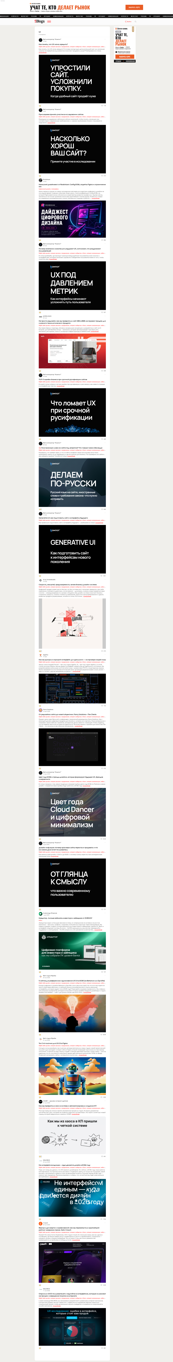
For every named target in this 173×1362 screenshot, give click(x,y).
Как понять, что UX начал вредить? (53, 44)
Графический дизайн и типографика (49, 189)
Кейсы (40, 920)
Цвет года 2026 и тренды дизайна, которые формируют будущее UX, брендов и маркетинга (71, 778)
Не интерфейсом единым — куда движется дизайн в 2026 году (64, 1165)
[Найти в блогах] (135, 21)
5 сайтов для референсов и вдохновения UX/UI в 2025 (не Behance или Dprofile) (72, 981)
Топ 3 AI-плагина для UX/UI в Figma (53, 1043)
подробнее (42, 52)
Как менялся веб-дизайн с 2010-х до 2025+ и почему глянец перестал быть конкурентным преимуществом (70, 855)
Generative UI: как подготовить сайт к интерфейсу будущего (63, 518)
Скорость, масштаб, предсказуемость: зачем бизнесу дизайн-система (68, 584)
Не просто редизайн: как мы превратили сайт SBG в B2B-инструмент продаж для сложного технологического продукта (72, 322)
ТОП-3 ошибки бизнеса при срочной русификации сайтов (63, 379)
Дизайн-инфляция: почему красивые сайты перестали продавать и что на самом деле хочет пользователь (68, 848)
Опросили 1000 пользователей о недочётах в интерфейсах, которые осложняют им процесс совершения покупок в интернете (72, 1295)
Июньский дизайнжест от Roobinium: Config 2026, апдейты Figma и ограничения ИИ (72, 185)
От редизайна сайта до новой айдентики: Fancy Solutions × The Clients (67, 714)
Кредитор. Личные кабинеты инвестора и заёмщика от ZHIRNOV (65, 918)
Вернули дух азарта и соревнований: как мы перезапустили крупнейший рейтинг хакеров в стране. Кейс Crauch (69, 1229)
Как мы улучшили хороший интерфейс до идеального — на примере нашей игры (72, 660)
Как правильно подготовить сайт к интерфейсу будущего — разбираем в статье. (67, 523)
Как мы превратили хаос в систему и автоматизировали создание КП (68, 1106)
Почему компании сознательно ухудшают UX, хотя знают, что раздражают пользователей (70, 250)
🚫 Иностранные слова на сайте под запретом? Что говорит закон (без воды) (70, 448)
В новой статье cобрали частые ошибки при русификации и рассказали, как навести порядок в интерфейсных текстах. (72, 385)
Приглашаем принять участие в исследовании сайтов (61, 114)
